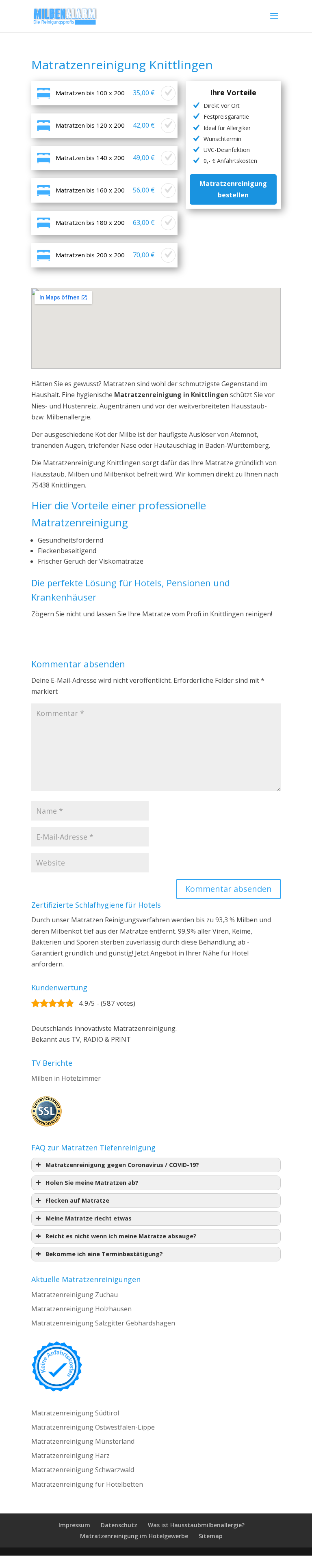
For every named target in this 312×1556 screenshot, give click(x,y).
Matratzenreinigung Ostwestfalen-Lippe (93, 1427)
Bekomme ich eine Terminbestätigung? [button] (104, 1254)
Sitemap (211, 1536)
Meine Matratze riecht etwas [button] (89, 1218)
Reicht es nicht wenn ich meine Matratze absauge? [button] (121, 1236)
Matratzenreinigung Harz (70, 1455)
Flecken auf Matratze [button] (77, 1200)
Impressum (74, 1525)
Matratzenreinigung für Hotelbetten (87, 1484)
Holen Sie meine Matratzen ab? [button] (92, 1182)
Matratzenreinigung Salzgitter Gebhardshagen (103, 1323)
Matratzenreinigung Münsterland (82, 1441)
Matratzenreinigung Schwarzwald (82, 1469)
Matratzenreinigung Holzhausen (81, 1308)
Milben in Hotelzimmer (66, 1078)
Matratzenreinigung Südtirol (75, 1413)
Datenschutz (119, 1525)
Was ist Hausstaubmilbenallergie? (196, 1525)
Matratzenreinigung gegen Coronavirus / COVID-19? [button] (122, 1165)
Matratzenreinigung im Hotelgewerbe (134, 1536)
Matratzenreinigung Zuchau (74, 1294)
